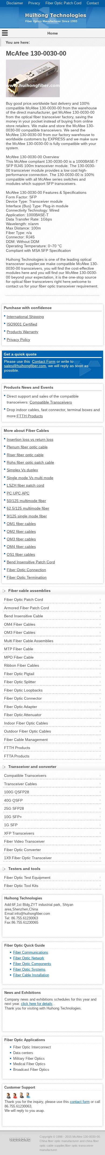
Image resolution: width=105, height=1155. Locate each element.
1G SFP (11, 825)
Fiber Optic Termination (27, 577)
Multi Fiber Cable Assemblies (28, 641)
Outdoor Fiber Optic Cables (27, 731)
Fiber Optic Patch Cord (63, 3)
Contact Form (43, 361)
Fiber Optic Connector (23, 698)
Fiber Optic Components (32, 964)
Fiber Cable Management (26, 739)
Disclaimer (14, 3)
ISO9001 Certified (22, 324)
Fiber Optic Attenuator (22, 715)
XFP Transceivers (19, 833)
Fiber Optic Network (28, 958)
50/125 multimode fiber (26, 501)
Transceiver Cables (20, 784)
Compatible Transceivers (51, 402)
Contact (93, 3)
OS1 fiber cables (21, 554)
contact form (80, 1102)
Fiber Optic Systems (29, 969)
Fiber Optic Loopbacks (23, 690)
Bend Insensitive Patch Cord (31, 562)
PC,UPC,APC (18, 493)
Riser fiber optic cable (25, 455)
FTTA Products (16, 756)
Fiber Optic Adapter (20, 706)
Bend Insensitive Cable (23, 616)
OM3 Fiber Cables (19, 632)
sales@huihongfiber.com (25, 366)
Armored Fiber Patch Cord (26, 608)
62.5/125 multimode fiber (28, 508)
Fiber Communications (30, 952)
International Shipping (25, 316)
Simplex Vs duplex (22, 470)
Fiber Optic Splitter (20, 682)
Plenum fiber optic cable (27, 447)
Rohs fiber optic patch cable (30, 462)
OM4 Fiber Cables (19, 624)
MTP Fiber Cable (18, 649)
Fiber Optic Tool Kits (21, 885)
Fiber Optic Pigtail (19, 674)
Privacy (34, 3)
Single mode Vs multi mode (30, 478)
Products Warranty (22, 332)
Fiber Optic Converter (22, 850)
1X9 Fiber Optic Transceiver (28, 858)
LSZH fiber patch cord (25, 485)
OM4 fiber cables (21, 546)
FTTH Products (30, 416)
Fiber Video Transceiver (24, 841)
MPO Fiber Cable (19, 657)
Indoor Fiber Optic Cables (26, 723)
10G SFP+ (13, 817)
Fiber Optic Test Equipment (27, 877)
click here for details (36, 1004)
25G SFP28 (14, 808)
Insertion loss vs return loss (30, 439)
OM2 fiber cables (21, 531)
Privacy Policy (18, 339)
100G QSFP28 (16, 792)
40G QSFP (13, 800)
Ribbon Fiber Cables (21, 665)
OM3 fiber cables (21, 539)
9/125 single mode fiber (27, 516)
